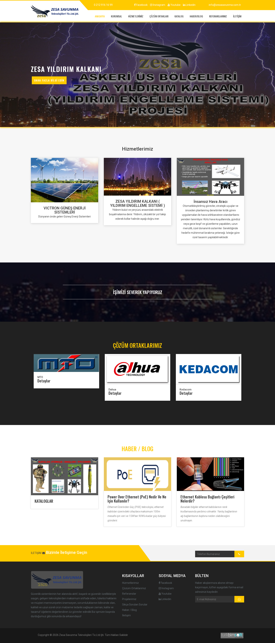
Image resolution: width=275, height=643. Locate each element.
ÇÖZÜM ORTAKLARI (158, 16)
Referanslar (129, 593)
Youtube (175, 4)
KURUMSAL (116, 16)
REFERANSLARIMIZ (218, 16)
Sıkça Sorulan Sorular (134, 604)
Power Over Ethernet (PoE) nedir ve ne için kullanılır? (137, 499)
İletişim (126, 615)
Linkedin (190, 4)
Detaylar (43, 381)
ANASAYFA (100, 16)
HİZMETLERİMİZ (135, 16)
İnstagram (158, 4)
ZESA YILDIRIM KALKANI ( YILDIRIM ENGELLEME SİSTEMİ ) (137, 203)
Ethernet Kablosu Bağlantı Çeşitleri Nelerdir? (207, 499)
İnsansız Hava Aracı (210, 201)
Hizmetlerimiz (130, 582)
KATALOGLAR (44, 501)
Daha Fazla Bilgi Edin (49, 80)
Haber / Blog (129, 609)
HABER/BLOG (196, 16)
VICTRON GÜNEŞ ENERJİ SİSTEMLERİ (65, 210)
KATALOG (179, 16)
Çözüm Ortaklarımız (134, 588)
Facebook (142, 4)
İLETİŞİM (237, 16)
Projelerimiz (129, 599)
